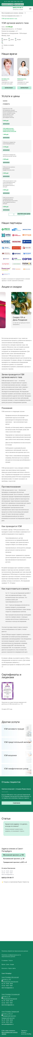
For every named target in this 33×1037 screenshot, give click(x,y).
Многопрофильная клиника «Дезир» (13, 13)
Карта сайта (12, 968)
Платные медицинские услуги (10, 16)
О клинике (5, 960)
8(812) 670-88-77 (30, 4)
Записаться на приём (7, 4)
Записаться (9, 88)
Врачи (5, 39)
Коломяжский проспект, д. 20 (13, 859)
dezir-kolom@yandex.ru (8, 1005)
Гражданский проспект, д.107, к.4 (15, 862)
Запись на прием (9, 45)
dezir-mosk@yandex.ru (8, 874)
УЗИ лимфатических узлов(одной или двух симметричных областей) (9, 130)
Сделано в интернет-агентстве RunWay (26, 1032)
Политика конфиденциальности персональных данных (11, 955)
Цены (12, 39)
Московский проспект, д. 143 (13, 855)
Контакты (5, 968)
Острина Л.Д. (5, 79)
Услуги (11, 960)
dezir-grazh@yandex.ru (7, 1024)
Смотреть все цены (23, 214)
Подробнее (16, 803)
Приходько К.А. (21, 79)
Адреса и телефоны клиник (2, 1)
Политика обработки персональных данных (15, 951)
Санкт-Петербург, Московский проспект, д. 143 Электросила (10, 979)
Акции (19, 39)
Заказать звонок (18, 4)
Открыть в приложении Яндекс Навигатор (16, 882)
